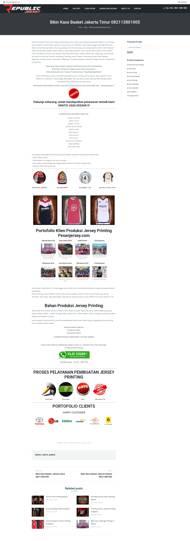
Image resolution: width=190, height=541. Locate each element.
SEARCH (184, 2)
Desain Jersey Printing (135, 65)
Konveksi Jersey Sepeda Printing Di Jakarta (103, 510)
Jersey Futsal (132, 72)
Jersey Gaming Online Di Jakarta (58, 509)
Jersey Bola (131, 68)
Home (80, 27)
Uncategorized (132, 95)
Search (129, 52)
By (73, 443)
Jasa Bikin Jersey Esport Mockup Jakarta (103, 498)
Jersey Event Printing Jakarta (57, 496)
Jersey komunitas (133, 76)
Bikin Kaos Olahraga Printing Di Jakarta (102, 522)
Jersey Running (132, 84)
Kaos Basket (132, 92)
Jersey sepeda (132, 88)
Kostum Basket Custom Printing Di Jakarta (58, 522)
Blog (85, 27)
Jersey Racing (132, 80)
